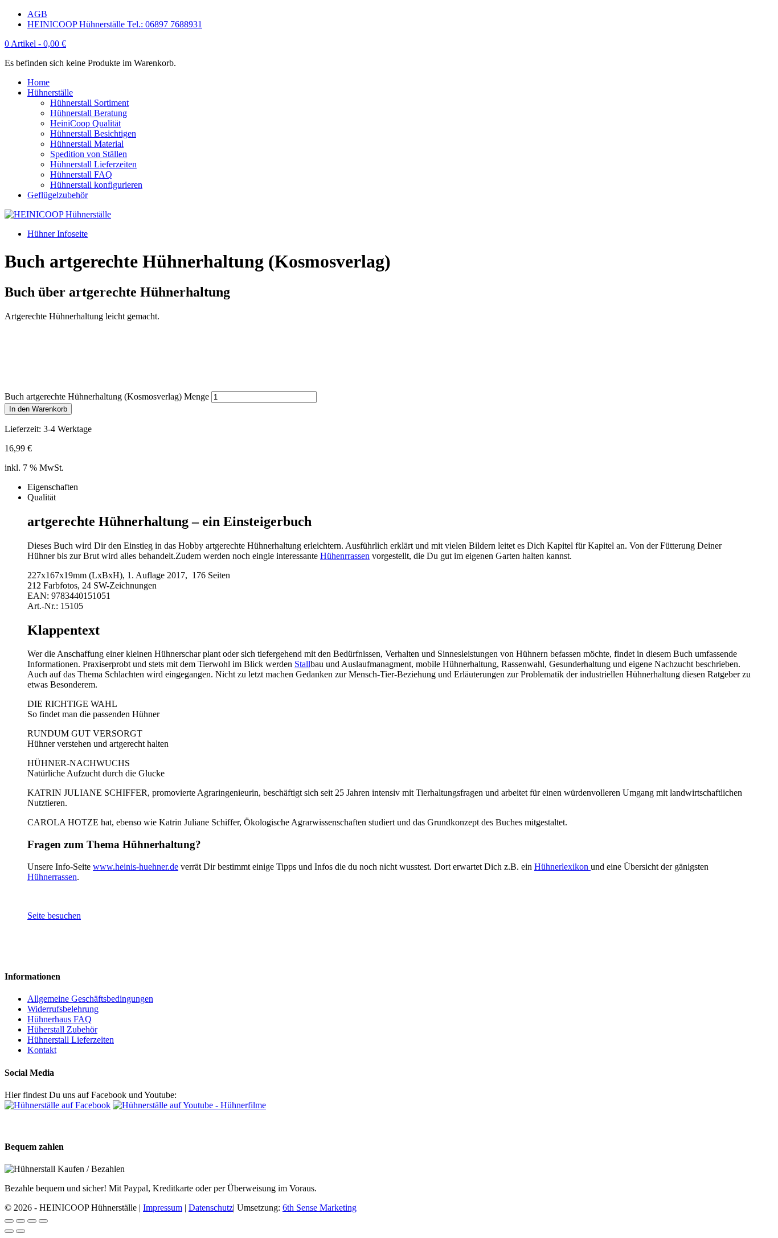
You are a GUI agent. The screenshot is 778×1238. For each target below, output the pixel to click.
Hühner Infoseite (57, 233)
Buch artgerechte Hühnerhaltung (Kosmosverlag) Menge (107, 396)
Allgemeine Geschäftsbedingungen (90, 998)
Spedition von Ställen (88, 154)
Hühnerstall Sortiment (89, 103)
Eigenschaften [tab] (52, 487)
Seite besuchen (54, 915)
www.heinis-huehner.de (135, 866)
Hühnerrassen (52, 877)
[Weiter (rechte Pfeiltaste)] (20, 1231)
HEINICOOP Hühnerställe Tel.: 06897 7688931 (114, 24)
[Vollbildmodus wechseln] (31, 1221)
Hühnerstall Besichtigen (93, 133)
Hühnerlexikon (562, 866)
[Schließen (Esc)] (9, 1221)
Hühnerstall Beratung (88, 113)
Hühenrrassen (345, 556)
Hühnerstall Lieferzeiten (93, 164)
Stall (302, 664)
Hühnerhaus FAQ (59, 1019)
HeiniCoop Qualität (85, 123)
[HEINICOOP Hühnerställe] (58, 214)
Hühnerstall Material (87, 144)
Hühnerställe (50, 92)
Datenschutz (211, 1207)
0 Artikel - (35, 43)
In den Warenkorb (38, 409)
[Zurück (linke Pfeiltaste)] (9, 1231)
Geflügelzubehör (57, 195)
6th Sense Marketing (319, 1207)
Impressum (162, 1207)
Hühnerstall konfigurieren (96, 185)
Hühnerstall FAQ (81, 174)
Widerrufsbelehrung (63, 1009)
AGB (37, 14)
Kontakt (41, 1050)
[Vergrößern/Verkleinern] (43, 1221)
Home (38, 82)
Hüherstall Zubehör (62, 1029)
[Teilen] (20, 1221)
